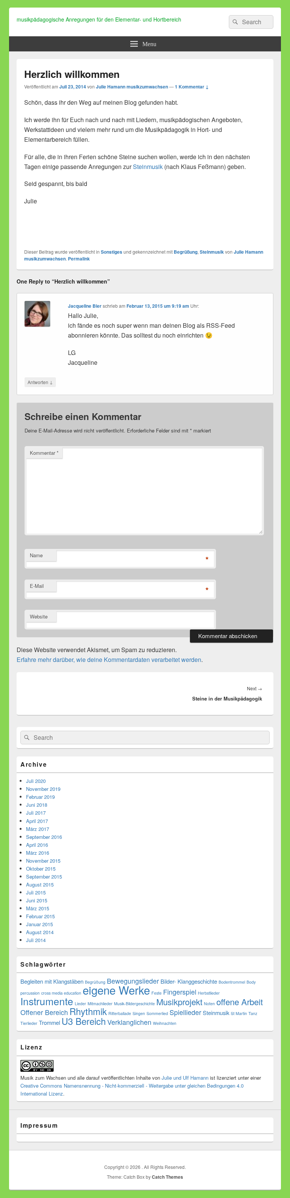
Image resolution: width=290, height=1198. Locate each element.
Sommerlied (157, 1013)
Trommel (49, 1022)
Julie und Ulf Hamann (185, 1077)
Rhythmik (88, 1011)
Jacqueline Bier (85, 305)
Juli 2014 (36, 940)
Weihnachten (164, 1023)
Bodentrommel (232, 982)
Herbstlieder (209, 993)
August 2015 (40, 884)
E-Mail (37, 585)
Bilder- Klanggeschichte (188, 981)
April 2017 (37, 820)
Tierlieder (28, 1023)
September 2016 (44, 836)
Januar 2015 (39, 924)
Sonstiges (111, 251)
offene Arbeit (239, 1001)
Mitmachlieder (100, 1003)
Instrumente (46, 1001)
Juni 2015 (36, 900)
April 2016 (37, 844)
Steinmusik (148, 166)
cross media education (61, 993)
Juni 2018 (36, 804)
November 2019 (43, 788)
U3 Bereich (84, 1021)
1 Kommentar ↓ (192, 86)
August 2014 (40, 932)
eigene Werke (116, 990)
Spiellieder (185, 1012)
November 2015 (43, 860)
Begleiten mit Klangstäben (51, 981)
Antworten (40, 381)
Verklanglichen (129, 1022)
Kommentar (44, 452)
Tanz (252, 1013)
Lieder (80, 1003)
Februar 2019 (40, 796)
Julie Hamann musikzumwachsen (132, 86)
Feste (156, 993)
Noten (209, 1003)
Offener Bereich (44, 1012)
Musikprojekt (179, 1001)
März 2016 (37, 852)
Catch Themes (167, 1176)
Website (39, 616)
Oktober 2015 (41, 868)
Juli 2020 (36, 780)
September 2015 (44, 876)
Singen (139, 1013)
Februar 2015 (40, 916)
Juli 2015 (36, 892)
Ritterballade (119, 1013)
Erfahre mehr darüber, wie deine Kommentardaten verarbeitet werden (109, 659)
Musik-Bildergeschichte (134, 1003)
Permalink (79, 258)
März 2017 (37, 828)
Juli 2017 (36, 812)
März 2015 (37, 908)
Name (36, 555)
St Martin (239, 1013)
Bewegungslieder (133, 981)
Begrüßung (185, 251)
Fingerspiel (179, 992)
